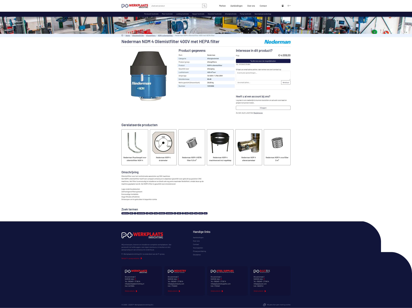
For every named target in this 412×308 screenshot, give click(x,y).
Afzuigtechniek (138, 35)
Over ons (251, 6)
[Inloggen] (282, 5)
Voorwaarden (198, 248)
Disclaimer (197, 255)
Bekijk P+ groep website (130, 258)
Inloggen (263, 108)
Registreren (258, 113)
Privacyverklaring (199, 251)
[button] (288, 5)
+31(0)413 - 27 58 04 (134, 281)
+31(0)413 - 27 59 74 (219, 281)
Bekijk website (130, 291)
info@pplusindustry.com (176, 284)
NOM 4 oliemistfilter (165, 35)
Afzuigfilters (151, 35)
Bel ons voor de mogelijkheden (264, 61)
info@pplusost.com (260, 284)
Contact (263, 6)
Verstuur (286, 82)
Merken (222, 6)
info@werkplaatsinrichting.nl (134, 284)
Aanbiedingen (236, 6)
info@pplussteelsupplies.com (221, 284)
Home (128, 35)
